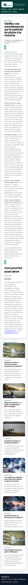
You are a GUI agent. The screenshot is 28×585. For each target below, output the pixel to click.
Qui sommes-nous (6, 11)
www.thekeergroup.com (11, 333)
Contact (15, 11)
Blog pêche (21, 9)
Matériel (15, 9)
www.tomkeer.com (10, 331)
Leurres (9, 9)
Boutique (3, 9)
